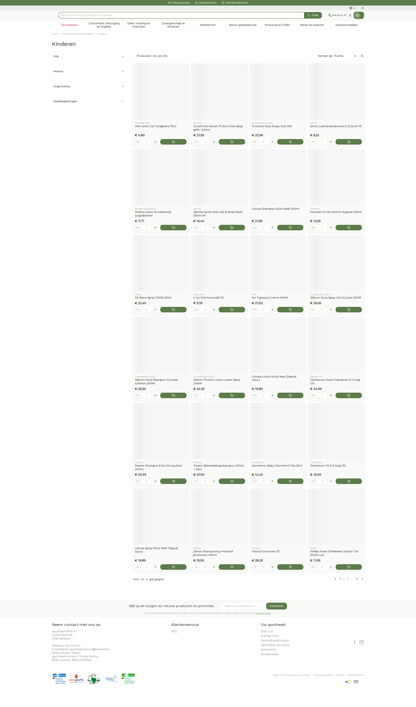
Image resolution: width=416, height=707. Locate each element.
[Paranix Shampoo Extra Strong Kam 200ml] (160, 431)
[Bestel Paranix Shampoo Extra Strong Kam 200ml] (173, 481)
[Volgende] (361, 579)
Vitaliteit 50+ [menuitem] (212, 25)
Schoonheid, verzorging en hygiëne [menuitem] (105, 25)
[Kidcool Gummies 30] (278, 517)
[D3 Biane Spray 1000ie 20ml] (160, 263)
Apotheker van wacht (275, 645)
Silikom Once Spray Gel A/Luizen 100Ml (335, 297)
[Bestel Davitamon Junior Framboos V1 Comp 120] (349, 395)
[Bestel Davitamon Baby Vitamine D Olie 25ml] (290, 481)
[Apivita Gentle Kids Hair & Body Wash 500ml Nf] (219, 177)
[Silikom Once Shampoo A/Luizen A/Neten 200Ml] (160, 345)
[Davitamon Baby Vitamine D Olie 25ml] (278, 431)
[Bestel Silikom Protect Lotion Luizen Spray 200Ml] (232, 395)
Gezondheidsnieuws (275, 640)
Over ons (267, 631)
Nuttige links (270, 635)
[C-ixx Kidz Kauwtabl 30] (219, 263)
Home (55, 33)
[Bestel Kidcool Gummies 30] (290, 567)
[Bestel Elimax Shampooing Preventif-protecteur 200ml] (232, 567)
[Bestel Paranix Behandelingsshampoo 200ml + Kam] (232, 481)
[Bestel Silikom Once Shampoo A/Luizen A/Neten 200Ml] (173, 395)
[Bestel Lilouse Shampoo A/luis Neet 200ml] (290, 227)
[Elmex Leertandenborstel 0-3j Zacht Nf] (336, 91)
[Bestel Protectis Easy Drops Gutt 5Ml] (290, 142)
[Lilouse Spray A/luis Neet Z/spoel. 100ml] (160, 517)
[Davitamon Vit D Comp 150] (336, 431)
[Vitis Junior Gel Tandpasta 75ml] (160, 91)
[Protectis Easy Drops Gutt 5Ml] (278, 91)
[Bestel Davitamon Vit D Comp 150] (349, 481)
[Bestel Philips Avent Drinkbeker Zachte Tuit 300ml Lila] (349, 567)
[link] (336, 579)
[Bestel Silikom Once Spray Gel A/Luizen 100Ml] (349, 309)
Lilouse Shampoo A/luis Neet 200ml (275, 208)
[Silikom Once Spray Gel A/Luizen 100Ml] (336, 263)
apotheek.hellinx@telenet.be (89, 649)
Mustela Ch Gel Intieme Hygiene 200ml (336, 212)
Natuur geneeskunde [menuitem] (244, 25)
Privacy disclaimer (323, 674)
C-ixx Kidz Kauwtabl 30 (208, 297)
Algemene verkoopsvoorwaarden (291, 674)
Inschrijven (277, 606)
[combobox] (181, 15)
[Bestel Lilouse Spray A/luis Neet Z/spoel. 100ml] (173, 567)
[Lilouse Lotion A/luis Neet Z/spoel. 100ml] (278, 345)
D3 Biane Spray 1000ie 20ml (153, 297)
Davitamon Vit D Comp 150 (328, 465)
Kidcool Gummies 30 (266, 551)
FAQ (174, 631)
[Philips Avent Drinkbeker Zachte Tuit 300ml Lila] (336, 517)
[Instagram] (361, 642)
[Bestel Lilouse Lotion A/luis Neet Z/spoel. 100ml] (290, 395)
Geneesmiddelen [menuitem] (349, 25)
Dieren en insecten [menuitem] (314, 25)
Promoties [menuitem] (71, 25)
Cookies (340, 674)
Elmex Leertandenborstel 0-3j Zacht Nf (336, 126)
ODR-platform (356, 674)
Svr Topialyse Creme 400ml (270, 297)
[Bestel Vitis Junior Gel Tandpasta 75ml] (173, 142)
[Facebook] (354, 642)
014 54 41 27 (72, 645)
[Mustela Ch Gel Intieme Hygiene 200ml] (336, 177)
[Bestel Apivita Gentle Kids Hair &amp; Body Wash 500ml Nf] (232, 227)
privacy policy (263, 613)
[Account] (350, 15)
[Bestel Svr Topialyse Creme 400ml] (290, 309)
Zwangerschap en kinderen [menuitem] (176, 25)
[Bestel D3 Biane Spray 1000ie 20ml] (173, 309)
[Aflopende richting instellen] (362, 56)
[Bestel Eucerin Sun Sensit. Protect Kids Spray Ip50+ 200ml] (232, 142)
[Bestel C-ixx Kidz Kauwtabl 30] (232, 309)
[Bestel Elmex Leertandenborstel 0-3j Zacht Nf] (349, 142)
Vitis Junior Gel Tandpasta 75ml (155, 126)
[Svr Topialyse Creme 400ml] (278, 263)
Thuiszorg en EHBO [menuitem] (279, 25)
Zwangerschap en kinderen (78, 33)
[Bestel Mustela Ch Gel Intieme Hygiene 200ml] (349, 227)
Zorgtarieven (270, 654)
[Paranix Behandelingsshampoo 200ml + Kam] (219, 431)
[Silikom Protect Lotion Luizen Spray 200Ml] (219, 345)
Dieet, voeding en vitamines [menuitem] (141, 25)
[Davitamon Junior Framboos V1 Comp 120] (336, 345)
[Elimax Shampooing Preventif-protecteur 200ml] (219, 517)
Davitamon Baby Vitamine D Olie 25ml (277, 465)
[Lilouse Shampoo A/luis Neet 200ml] (278, 177)
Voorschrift (268, 649)
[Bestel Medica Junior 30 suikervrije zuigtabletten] (173, 227)
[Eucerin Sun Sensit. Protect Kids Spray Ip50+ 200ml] (219, 91)
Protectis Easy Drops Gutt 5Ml (272, 126)
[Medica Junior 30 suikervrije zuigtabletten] (160, 177)
